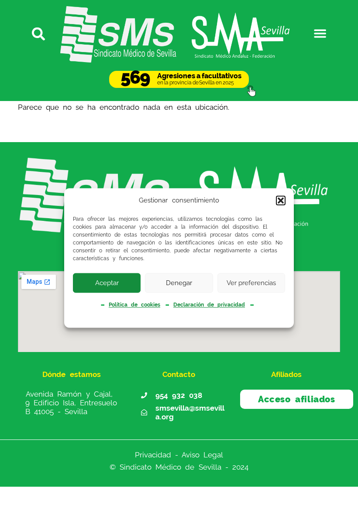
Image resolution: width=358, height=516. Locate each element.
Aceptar (107, 283)
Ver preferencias (251, 283)
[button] (280, 200)
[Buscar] (38, 33)
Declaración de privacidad (209, 305)
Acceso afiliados (296, 399)
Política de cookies (134, 305)
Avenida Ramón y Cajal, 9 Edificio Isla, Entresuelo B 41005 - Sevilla (71, 403)
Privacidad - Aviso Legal (179, 454)
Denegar (179, 283)
